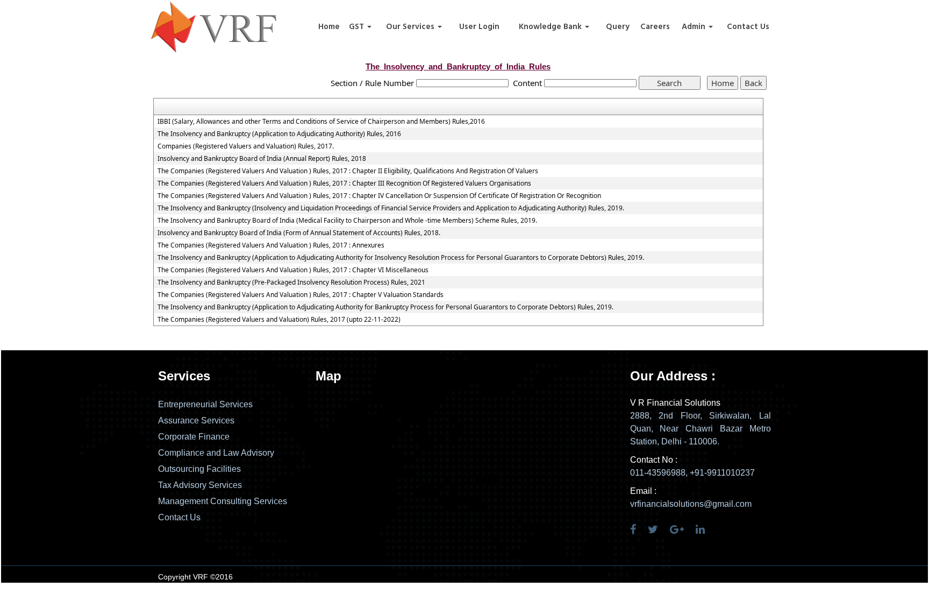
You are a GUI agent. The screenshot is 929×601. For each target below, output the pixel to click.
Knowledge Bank (551, 27)
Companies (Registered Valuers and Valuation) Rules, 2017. (246, 146)
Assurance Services (196, 420)
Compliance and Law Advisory (216, 452)
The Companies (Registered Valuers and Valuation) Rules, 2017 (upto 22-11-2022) (279, 319)
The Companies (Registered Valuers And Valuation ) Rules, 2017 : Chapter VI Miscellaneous (293, 270)
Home (329, 27)
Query (618, 27)
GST (357, 27)
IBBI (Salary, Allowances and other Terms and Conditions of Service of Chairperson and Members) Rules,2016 (321, 121)
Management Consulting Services (222, 501)
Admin (695, 27)
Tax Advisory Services (200, 485)
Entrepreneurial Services (205, 404)
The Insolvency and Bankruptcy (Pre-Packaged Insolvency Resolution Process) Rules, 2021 (291, 282)
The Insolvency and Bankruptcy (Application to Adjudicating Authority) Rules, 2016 (279, 134)
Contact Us (748, 27)
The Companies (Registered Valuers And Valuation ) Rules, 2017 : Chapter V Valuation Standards (301, 295)
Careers (655, 27)
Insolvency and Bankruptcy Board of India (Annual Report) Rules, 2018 (262, 158)
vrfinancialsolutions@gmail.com (691, 503)
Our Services (411, 27)
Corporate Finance (194, 436)
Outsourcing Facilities (199, 468)
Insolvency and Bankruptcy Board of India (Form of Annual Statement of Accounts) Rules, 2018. (299, 233)
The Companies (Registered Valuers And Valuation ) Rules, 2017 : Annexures (271, 245)
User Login (479, 27)
